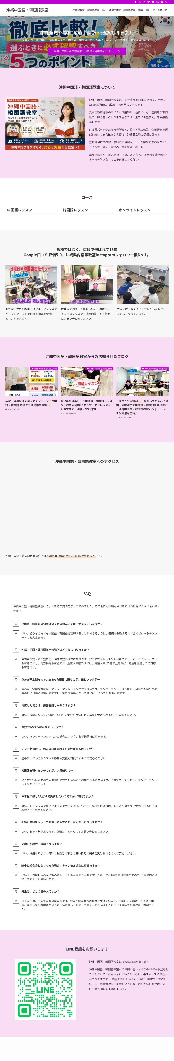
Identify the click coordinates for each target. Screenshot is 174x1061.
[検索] (166, 2)
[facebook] (135, 2)
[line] (148, 2)
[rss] (157, 2)
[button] (84, 65)
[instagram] (144, 2)
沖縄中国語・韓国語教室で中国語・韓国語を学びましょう (87, 60)
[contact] (162, 2)
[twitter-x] (140, 2)
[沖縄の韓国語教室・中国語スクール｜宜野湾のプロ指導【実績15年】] (28, 9)
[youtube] (153, 2)
